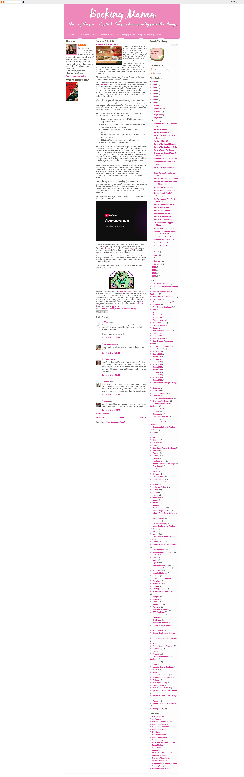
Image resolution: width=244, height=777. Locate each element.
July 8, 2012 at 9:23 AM (111, 375)
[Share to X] (102, 311)
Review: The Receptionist (163, 187)
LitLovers (156, 750)
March (156, 258)
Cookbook (110, 309)
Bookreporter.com (159, 735)
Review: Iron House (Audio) (164, 190)
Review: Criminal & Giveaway (165, 159)
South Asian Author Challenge (165, 638)
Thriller (155, 662)
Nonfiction (157, 571)
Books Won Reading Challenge (165, 383)
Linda (106, 401)
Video (155, 670)
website (133, 248)
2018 (154, 85)
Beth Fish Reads (126, 291)
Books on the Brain (159, 737)
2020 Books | (86, 35)
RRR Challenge (159, 612)
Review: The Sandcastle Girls (165, 147)
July (156, 121)
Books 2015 (157, 370)
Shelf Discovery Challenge (163, 625)
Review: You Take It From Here (166, 179)
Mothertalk (157, 555)
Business (156, 388)
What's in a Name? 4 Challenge (165, 696)
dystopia (156, 437)
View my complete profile (76, 76)
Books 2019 (157, 380)
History (155, 490)
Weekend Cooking (129, 309)
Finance (156, 458)
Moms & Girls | (136, 35)
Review (118, 309)
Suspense (157, 649)
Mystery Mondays (159, 565)
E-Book (155, 440)
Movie (155, 557)
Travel (155, 664)
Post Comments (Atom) (115, 422)
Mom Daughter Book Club (163, 552)
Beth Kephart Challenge (162, 331)
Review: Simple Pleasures (164, 246)
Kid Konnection (159, 508)
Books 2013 (157, 364)
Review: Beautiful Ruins (163, 132)
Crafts (155, 419)
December (158, 106)
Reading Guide (158, 589)
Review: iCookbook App (107, 44)
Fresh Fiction (157, 745)
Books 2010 (157, 357)
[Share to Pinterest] (107, 311)
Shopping (157, 628)
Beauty (155, 328)
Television (157, 654)
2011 (154, 267)
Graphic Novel (158, 477)
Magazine (156, 521)
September (158, 115)
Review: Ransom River (162, 216)
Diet (154, 432)
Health (155, 484)
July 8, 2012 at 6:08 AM (111, 338)
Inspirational (158, 497)
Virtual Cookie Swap (161, 675)
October (157, 112)
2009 (154, 273)
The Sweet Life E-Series (163, 141)
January (157, 264)
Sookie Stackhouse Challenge (164, 633)
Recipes (156, 597)
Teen (154, 651)
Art (154, 312)
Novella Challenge (160, 573)
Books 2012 (157, 362)
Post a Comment (102, 414)
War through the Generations (164, 677)
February (158, 261)
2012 (154, 103)
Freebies (156, 469)
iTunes (107, 248)
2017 (154, 88)
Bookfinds (156, 732)
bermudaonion (110, 344)
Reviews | (95, 35)
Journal (156, 505)
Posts (154, 69)
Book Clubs (157, 349)
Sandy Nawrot (109, 359)
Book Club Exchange (161, 346)
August (157, 118)
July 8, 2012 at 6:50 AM (111, 353)
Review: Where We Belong (164, 150)
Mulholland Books (159, 755)
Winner (155, 701)
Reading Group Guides (161, 768)
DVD (154, 435)
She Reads (157, 620)
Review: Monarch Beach (163, 214)
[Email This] (97, 311)
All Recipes (156, 719)
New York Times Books (161, 758)
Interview (156, 503)
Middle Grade (158, 542)
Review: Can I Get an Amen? (165, 228)
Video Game (157, 672)
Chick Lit (156, 390)
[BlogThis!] (99, 311)
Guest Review (158, 482)
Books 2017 (157, 375)
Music (155, 560)
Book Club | (105, 35)
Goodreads (156, 748)
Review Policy (158, 604)
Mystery (156, 563)
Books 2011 (157, 359)
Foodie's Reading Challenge (164, 464)
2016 (154, 91)
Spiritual (156, 643)
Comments (156, 73)
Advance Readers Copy (162, 302)
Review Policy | (149, 35)
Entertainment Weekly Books (163, 742)
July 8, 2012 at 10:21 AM (111, 395)
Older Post (143, 417)
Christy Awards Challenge (163, 398)
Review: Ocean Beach (162, 207)
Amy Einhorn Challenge (162, 307)
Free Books (157, 466)
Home (158, 35)
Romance (156, 607)
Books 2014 (157, 367)
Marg (106, 322)
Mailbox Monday (159, 524)
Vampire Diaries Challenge (163, 667)
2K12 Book (157, 299)
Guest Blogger (158, 479)
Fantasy (156, 450)
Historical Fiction (159, 487)
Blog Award (157, 336)
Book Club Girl (158, 729)
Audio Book (157, 315)
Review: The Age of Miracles (165, 144)
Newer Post (100, 417)
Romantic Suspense (161, 610)
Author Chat (157, 318)
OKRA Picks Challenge (162, 578)
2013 (154, 100)
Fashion (156, 453)
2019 (154, 81)
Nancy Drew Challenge (161, 568)
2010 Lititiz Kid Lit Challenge (164, 297)
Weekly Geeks (158, 685)
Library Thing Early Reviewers (165, 513)
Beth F (106, 382)
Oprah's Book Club (159, 761)
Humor (155, 495)
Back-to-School (159, 325)
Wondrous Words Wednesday (164, 703)
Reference (157, 599)
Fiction (155, 456)
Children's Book (159, 393)
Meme (155, 531)
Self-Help (156, 617)
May (156, 252)
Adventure (157, 304)
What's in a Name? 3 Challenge (165, 690)
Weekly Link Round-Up (162, 688)
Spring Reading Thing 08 (162, 646)
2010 (154, 270)
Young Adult (158, 709)
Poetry (155, 586)
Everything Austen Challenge (164, 448)
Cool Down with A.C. (161, 417)
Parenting (156, 581)
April (156, 255)
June (156, 249)
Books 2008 (157, 351)
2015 (154, 94)
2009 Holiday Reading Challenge (165, 286)
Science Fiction (159, 615)
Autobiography (158, 323)
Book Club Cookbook (160, 727)
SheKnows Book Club (161, 623)
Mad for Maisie (158, 518)
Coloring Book (158, 409)
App (103, 309)
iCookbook (103, 85)
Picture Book (158, 584)
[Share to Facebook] (104, 311)
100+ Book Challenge (161, 284)
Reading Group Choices (161, 766)
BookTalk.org (157, 740)
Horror (155, 492)
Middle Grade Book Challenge (164, 544)
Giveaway (156, 474)
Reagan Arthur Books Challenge (165, 591)
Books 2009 (157, 354)
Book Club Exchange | (120, 35)
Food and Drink (159, 461)
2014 (154, 97)
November (158, 109)
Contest (156, 411)
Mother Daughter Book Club (163, 753)
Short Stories (158, 630)
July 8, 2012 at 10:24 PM (111, 410)
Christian (156, 396)
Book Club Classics (160, 724)
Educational (157, 443)
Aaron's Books (158, 716)
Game (155, 471)
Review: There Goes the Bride (165, 204)
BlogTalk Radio (159, 338)
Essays (155, 445)
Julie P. (83, 45)
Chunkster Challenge (161, 401)
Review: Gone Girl (161, 243)
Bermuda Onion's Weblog (162, 722)
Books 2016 (157, 372)
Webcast (156, 680)
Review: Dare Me (160, 129)
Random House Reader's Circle (164, 763)
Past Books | (74, 35)
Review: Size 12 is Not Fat (164, 240)
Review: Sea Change (162, 210)
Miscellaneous (158, 550)
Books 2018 (157, 378)
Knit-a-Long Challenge (161, 511)
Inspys (155, 500)
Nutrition (156, 576)
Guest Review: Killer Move (164, 237)
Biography (157, 333)
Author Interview (159, 320)
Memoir (156, 534)
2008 (154, 276)
